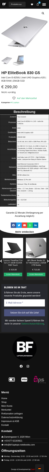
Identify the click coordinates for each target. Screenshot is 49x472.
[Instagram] (28, 366)
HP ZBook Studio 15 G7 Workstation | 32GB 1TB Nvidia (36, 262)
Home (4, 398)
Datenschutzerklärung (32, 323)
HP (11, 102)
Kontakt (5, 425)
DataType (34, 469)
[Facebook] (21, 366)
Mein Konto (6, 406)
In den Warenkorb (13, 274)
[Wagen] (37, 4)
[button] (44, 4)
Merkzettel (6, 410)
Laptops (16, 102)
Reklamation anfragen (12, 413)
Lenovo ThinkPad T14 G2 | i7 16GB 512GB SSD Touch (12, 262)
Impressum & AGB (10, 421)
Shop (4, 402)
